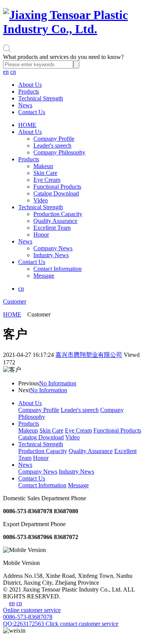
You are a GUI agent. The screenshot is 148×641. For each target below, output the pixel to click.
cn (13, 71)
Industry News (51, 255)
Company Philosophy (59, 152)
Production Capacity (57, 214)
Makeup (43, 166)
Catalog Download (56, 193)
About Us (30, 84)
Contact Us (31, 112)
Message (43, 275)
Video (40, 200)
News (25, 105)
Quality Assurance (55, 221)
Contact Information (57, 269)
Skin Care (45, 173)
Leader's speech (52, 145)
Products (28, 91)
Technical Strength (40, 98)
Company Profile (53, 138)
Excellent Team (52, 227)
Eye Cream (46, 180)
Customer (14, 301)
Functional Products (57, 186)
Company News (52, 248)
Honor (41, 234)
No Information (57, 383)
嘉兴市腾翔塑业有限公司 (88, 355)
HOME (27, 125)
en (6, 71)
